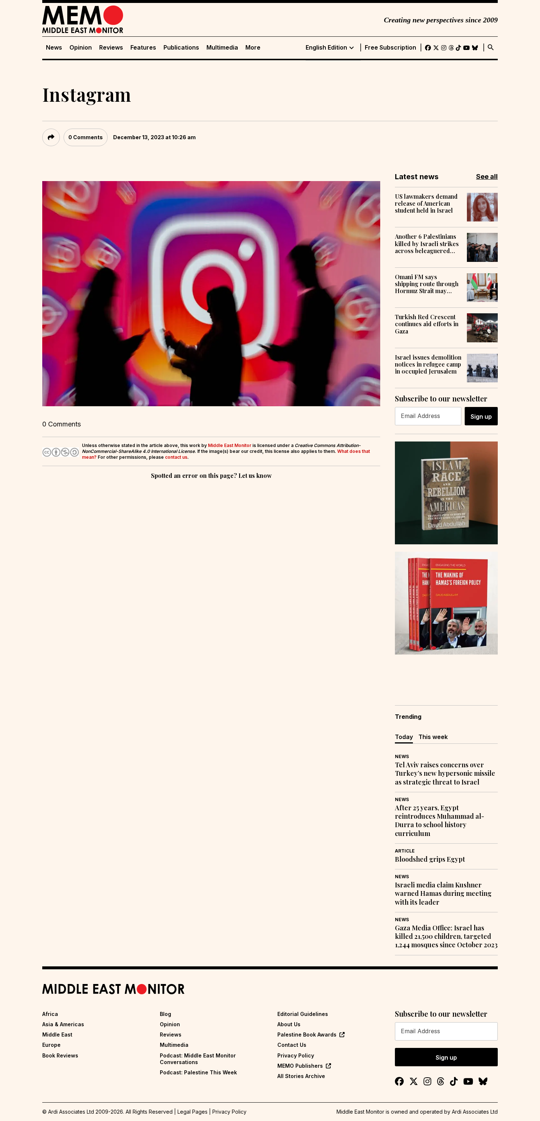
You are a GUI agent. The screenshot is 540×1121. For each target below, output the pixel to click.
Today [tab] (404, 736)
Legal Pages (192, 1112)
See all (487, 176)
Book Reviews (60, 1055)
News (54, 47)
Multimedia (222, 47)
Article (405, 851)
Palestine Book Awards (306, 1034)
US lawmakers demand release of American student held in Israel (426, 203)
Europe (51, 1045)
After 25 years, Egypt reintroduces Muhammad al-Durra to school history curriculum (439, 821)
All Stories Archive (301, 1076)
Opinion (80, 47)
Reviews (111, 47)
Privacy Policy (295, 1055)
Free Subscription (390, 47)
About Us (288, 1024)
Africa (50, 1014)
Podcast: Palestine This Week (198, 1072)
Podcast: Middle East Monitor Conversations (198, 1058)
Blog (165, 1014)
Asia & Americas (63, 1024)
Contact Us (291, 1045)
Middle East (57, 1034)
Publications (181, 47)
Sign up (481, 416)
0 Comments (85, 137)
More (252, 47)
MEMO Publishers (300, 1066)
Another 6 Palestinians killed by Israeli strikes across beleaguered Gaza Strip (427, 243)
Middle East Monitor (229, 445)
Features (143, 47)
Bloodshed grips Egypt (430, 859)
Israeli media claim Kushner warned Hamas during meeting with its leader (443, 893)
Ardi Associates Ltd (475, 1112)
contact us (176, 457)
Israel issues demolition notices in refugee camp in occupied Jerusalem (428, 364)
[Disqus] (211, 582)
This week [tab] (433, 736)
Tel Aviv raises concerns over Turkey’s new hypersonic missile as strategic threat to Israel (445, 773)
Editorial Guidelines (302, 1014)
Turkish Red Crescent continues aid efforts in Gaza (426, 324)
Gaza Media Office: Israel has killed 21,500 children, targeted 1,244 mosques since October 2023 (446, 936)
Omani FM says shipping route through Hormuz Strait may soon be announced (426, 284)
